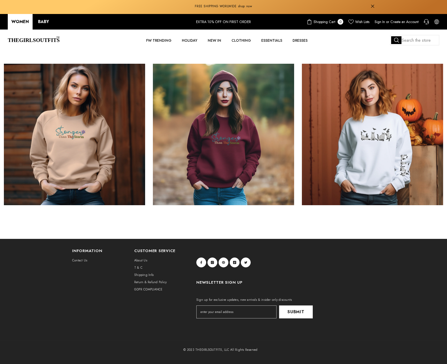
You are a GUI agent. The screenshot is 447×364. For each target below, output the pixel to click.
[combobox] (414, 40)
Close (372, 6)
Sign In (380, 21)
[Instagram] (212, 262)
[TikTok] (235, 262)
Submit (295, 312)
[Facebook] (201, 262)
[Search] (414, 40)
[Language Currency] (436, 21)
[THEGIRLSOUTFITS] (74, 134)
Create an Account (404, 21)
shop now (245, 6)
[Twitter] (246, 262)
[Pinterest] (223, 262)
